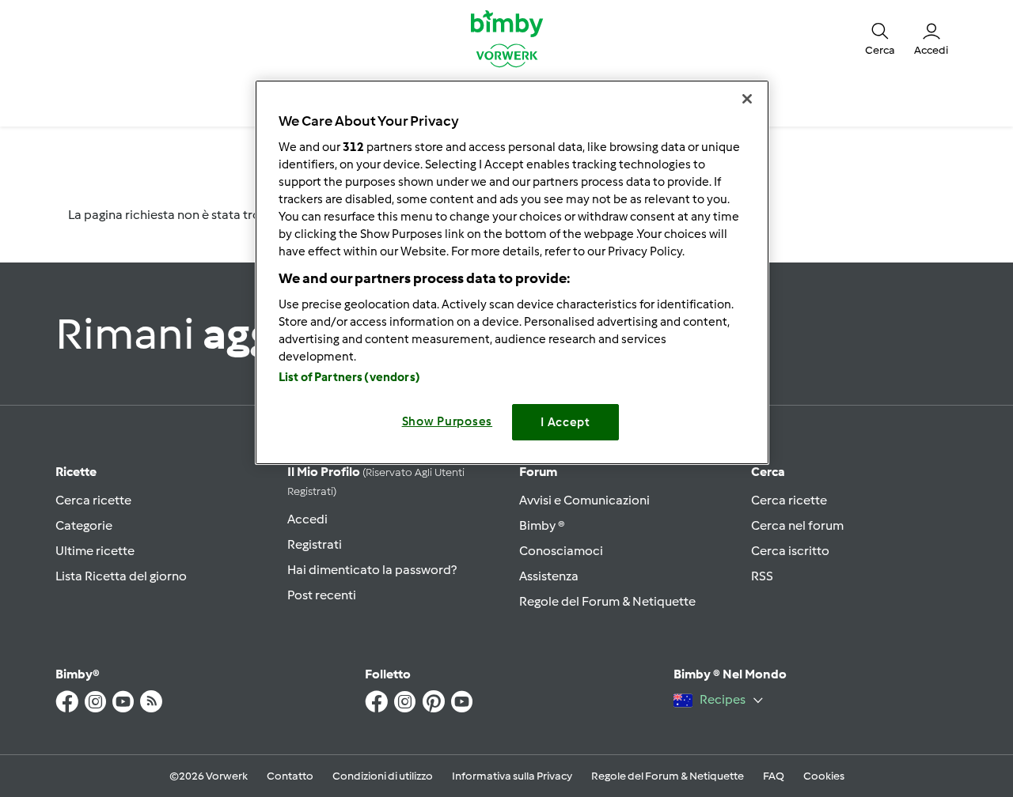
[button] (880, 38)
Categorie (83, 525)
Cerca (768, 471)
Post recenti (321, 594)
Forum (538, 471)
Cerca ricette (93, 500)
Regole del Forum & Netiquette (607, 601)
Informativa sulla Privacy (512, 776)
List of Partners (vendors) (349, 377)
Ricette (76, 471)
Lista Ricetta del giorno (121, 576)
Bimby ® (542, 525)
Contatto (290, 776)
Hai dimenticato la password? (372, 569)
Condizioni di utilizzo (382, 776)
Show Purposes (447, 421)
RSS (762, 576)
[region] (512, 272)
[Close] (747, 98)
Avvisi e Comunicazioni (584, 500)
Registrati (314, 544)
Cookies (823, 776)
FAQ (773, 776)
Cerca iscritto (790, 550)
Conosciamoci (561, 550)
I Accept (565, 422)
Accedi (307, 519)
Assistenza (549, 576)
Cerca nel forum (797, 525)
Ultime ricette (95, 550)
